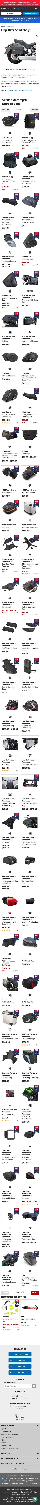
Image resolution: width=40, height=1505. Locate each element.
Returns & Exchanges (9, 1434)
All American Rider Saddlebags (21, 90)
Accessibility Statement (26, 1481)
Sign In (3, 1429)
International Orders (9, 1448)
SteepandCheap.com (20, 1494)
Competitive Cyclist (29, 1492)
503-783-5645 (31, 81)
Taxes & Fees (9, 1481)
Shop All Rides (32, 1483)
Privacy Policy (26, 1476)
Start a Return (7, 1437)
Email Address (10, 1383)
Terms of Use (13, 1476)
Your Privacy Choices (14, 1478)
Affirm (3, 1440)
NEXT (34, 1293)
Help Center (6, 1446)
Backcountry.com (10, 1492)
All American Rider (7, 27)
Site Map (5, 1483)
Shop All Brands (18, 1483)
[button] (20, 1372)
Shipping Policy (32, 1478)
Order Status (6, 1431)
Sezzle (3, 1443)
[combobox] (34, 110)
